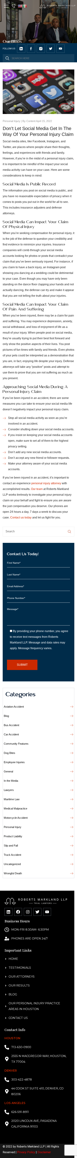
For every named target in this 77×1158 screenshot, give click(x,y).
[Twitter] (37, 912)
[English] (20, 5)
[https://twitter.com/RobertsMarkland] (21, 49)
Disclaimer (44, 1152)
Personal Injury (11, 121)
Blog (6, 715)
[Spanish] (25, 5)
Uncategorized (12, 864)
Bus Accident (11, 725)
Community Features (16, 743)
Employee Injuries (14, 762)
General (8, 771)
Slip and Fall (11, 845)
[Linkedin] (8, 912)
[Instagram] (28, 912)
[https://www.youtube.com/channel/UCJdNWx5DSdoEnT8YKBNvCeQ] (60, 49)
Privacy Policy (26, 1152)
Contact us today (21, 517)
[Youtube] (47, 912)
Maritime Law (12, 799)
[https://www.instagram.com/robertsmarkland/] (41, 49)
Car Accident (11, 734)
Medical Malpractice (15, 808)
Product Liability (13, 836)
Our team (37, 488)
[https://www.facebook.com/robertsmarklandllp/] (31, 49)
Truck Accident (12, 854)
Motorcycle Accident (16, 817)
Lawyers (9, 789)
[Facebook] (18, 912)
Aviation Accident (14, 706)
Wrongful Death (13, 873)
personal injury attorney (46, 483)
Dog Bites (9, 752)
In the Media (11, 780)
